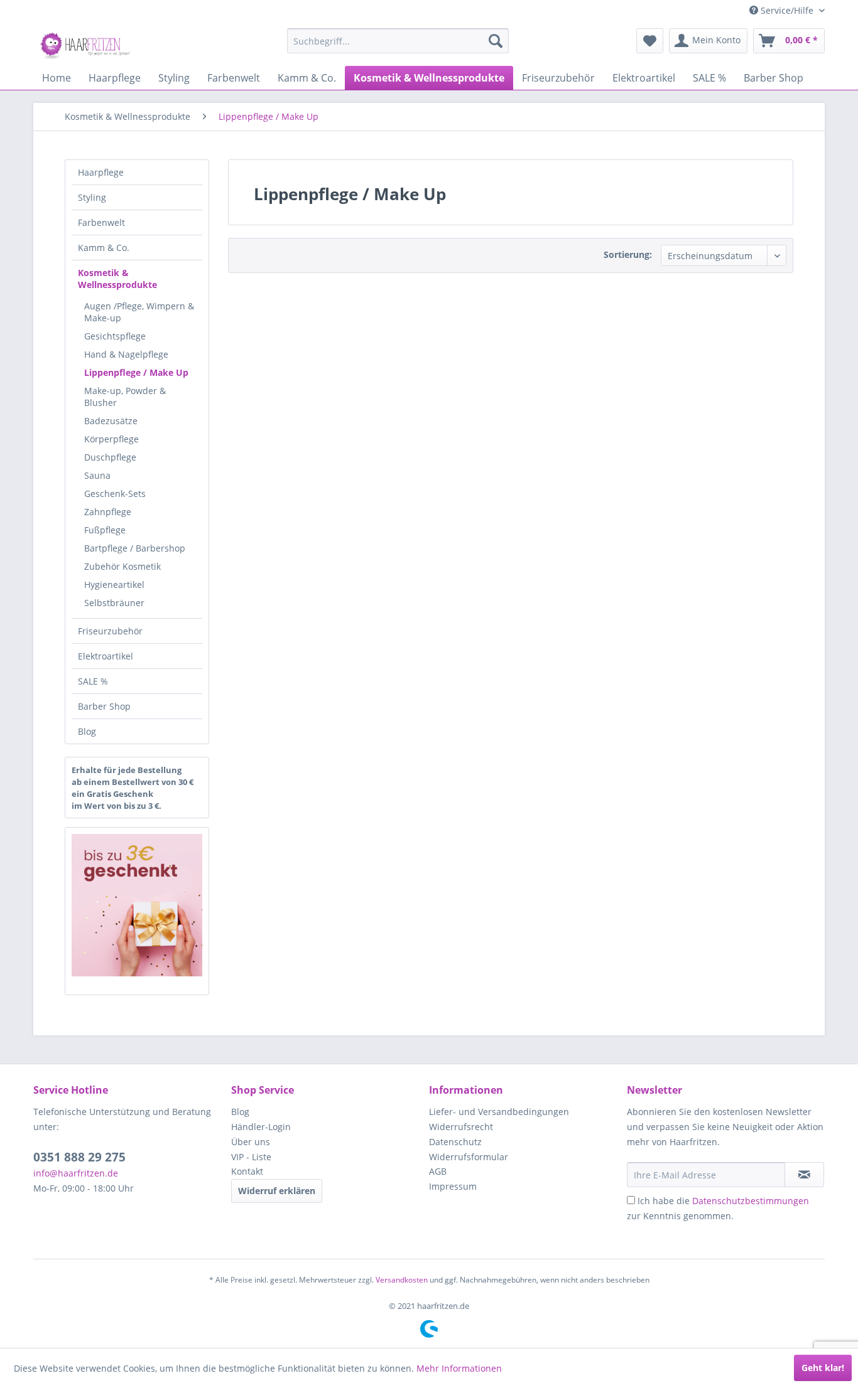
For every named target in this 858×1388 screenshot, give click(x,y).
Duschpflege (110, 457)
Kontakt (247, 1171)
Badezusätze (111, 421)
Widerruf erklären (276, 1191)
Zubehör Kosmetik (122, 566)
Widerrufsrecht (461, 1127)
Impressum (453, 1186)
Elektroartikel (105, 656)
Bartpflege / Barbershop (134, 548)
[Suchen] (495, 40)
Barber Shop (104, 706)
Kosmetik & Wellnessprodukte (117, 279)
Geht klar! (822, 1368)
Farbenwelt (101, 222)
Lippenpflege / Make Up (136, 372)
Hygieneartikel (114, 584)
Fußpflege (105, 530)
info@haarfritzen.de (75, 1173)
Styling (92, 197)
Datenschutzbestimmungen (750, 1201)
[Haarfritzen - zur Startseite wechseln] (87, 44)
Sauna (97, 475)
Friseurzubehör (110, 631)
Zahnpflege (107, 512)
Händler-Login (261, 1127)
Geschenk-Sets (115, 493)
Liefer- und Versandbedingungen (499, 1112)
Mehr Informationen (459, 1368)
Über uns (250, 1142)
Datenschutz (455, 1142)
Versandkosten (402, 1279)
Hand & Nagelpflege (126, 354)
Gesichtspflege (115, 336)
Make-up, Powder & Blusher (125, 396)
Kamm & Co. (103, 248)
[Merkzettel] (649, 40)
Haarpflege (101, 172)
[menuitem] (398, 40)
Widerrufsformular (468, 1157)
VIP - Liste (251, 1157)
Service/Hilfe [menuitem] (787, 10)
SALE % (93, 681)
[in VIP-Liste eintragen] (804, 1174)
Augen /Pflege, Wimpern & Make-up (139, 312)
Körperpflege (111, 439)
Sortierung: (628, 254)
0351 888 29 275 (79, 1157)
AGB (438, 1171)
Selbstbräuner (114, 603)
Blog (87, 731)
